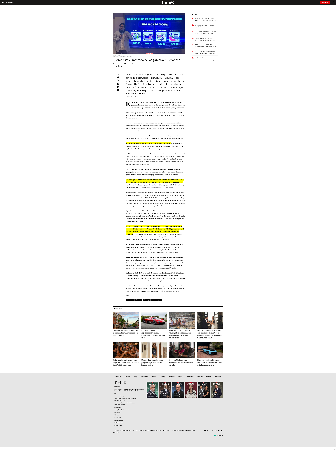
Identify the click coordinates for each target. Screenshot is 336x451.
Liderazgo (154, 376)
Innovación (144, 376)
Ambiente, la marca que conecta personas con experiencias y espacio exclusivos (206, 59)
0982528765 (117, 417)
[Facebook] (118, 84)
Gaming (146, 300)
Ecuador (130, 300)
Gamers (138, 300)
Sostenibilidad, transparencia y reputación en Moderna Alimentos (205, 26)
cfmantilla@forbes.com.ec (131, 396)
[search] (333, 2)
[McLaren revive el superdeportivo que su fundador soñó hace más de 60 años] (154, 320)
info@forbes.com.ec (139, 391)
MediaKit (135, 430)
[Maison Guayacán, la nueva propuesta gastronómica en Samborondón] (154, 350)
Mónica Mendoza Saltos (120, 63)
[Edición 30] (165, 389)
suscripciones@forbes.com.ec (121, 409)
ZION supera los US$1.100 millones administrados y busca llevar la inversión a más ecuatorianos (206, 46)
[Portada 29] (178, 389)
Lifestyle (180, 376)
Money (163, 376)
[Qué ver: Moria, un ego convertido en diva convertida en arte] (182, 350)
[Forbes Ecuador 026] (216, 389)
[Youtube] (213, 430)
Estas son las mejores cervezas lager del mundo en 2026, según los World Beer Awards (126, 362)
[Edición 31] (152, 389)
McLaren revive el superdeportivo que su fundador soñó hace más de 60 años (153, 334)
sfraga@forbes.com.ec (119, 404)
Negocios (172, 376)
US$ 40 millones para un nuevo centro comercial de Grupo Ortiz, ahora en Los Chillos (206, 32)
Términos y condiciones (120, 430)
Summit (208, 376)
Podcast (127, 376)
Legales (129, 430)
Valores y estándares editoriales (153, 430)
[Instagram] (210, 430)
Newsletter (218, 376)
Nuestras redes (166, 430)
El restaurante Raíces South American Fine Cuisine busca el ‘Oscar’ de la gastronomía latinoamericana (205, 19)
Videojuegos (156, 300)
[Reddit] (118, 87)
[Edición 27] (203, 389)
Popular (194, 14)
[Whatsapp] (118, 77)
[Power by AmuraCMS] (218, 435)
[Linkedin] (118, 90)
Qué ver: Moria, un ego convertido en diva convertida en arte (181, 362)
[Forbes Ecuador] (168, 2)
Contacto (141, 430)
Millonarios (190, 376)
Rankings (200, 376)
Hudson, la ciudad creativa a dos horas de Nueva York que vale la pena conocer (126, 333)
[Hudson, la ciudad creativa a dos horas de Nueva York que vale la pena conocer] (126, 320)
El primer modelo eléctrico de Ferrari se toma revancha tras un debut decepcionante (210, 362)
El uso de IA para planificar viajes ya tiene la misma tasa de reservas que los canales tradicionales (181, 334)
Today (135, 376)
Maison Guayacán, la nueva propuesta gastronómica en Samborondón (204, 39)
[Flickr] (219, 430)
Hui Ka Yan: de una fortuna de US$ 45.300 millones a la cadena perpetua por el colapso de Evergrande (206, 52)
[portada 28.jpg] (190, 389)
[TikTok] (222, 430)
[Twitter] (118, 80)
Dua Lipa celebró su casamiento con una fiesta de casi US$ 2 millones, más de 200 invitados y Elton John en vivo (209, 334)
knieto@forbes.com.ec (119, 400)
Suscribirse (324, 2)
